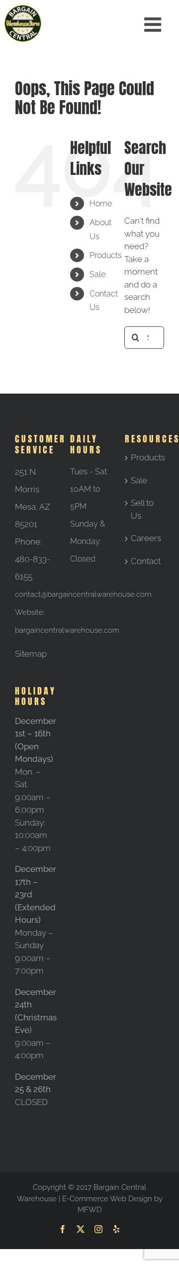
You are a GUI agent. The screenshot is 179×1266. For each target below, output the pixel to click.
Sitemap (31, 654)
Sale (97, 274)
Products (106, 255)
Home (101, 203)
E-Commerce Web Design (107, 1198)
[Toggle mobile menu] (154, 24)
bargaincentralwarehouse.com (67, 630)
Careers (145, 538)
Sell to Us (142, 509)
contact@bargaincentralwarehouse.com (83, 594)
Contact (145, 561)
